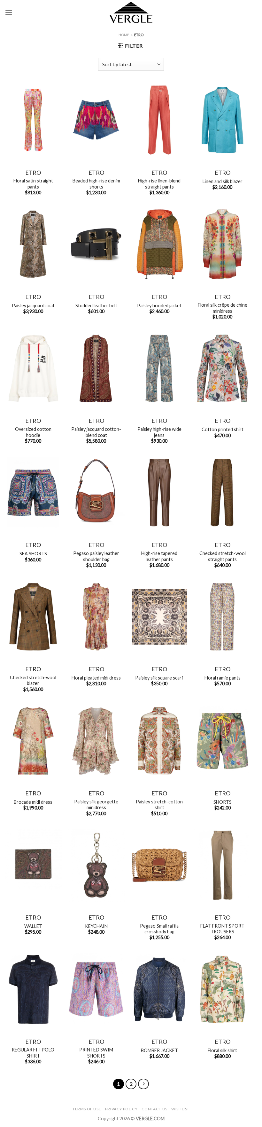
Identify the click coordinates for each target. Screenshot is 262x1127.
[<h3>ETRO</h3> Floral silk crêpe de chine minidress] (222, 244)
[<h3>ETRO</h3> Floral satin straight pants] (33, 120)
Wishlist (180, 1109)
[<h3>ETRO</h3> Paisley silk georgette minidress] (96, 740)
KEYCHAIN (96, 926)
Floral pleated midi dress (96, 677)
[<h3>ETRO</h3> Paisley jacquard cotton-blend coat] (96, 368)
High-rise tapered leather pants (159, 556)
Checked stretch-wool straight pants (222, 556)
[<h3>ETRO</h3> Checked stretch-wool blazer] (33, 616)
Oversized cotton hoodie (33, 432)
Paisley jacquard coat (33, 305)
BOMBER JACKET (159, 1050)
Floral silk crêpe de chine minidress (222, 308)
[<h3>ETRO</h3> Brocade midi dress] (33, 740)
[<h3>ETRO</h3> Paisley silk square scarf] (159, 616)
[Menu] (8, 12)
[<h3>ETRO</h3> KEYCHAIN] (96, 865)
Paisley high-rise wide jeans (159, 432)
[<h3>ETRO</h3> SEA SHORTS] (33, 492)
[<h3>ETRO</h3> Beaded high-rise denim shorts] (96, 120)
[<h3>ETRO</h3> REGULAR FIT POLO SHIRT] (33, 989)
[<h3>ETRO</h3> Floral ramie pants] (222, 616)
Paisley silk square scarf (159, 677)
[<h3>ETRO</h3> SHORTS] (222, 740)
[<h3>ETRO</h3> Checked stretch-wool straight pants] (222, 492)
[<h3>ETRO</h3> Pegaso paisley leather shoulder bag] (96, 492)
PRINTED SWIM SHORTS (96, 1053)
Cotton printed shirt (222, 429)
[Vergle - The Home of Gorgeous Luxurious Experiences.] (131, 12)
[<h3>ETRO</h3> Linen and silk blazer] (222, 120)
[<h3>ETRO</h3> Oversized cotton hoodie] (33, 368)
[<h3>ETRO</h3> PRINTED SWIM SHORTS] (96, 989)
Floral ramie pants (222, 677)
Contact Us (154, 1109)
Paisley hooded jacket (159, 305)
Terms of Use (87, 1109)
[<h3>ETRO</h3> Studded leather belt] (96, 244)
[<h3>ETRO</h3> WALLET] (33, 865)
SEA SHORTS (33, 553)
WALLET (33, 926)
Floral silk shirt (222, 1050)
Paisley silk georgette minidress (96, 804)
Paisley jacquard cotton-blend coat (96, 432)
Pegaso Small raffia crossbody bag (159, 929)
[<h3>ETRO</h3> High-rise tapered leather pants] (159, 492)
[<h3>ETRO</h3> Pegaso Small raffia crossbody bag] (159, 865)
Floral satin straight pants (33, 183)
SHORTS (222, 802)
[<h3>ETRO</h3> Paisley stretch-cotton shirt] (159, 740)
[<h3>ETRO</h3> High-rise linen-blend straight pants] (159, 120)
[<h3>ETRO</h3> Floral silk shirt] (222, 989)
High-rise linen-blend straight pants (159, 183)
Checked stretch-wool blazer (33, 680)
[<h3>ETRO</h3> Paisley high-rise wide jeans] (159, 368)
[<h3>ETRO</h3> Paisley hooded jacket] (159, 244)
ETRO (33, 172)
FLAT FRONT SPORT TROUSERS (222, 929)
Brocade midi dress (33, 802)
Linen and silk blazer (223, 181)
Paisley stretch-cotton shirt (159, 804)
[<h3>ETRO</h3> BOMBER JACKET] (159, 989)
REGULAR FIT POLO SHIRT (33, 1053)
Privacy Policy (121, 1109)
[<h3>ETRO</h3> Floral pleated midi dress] (96, 616)
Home (124, 35)
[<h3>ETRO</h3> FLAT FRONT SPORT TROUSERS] (222, 865)
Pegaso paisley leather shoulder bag (96, 556)
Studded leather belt (96, 305)
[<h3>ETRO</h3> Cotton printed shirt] (222, 368)
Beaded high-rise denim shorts (96, 183)
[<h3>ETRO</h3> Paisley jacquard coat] (33, 244)
